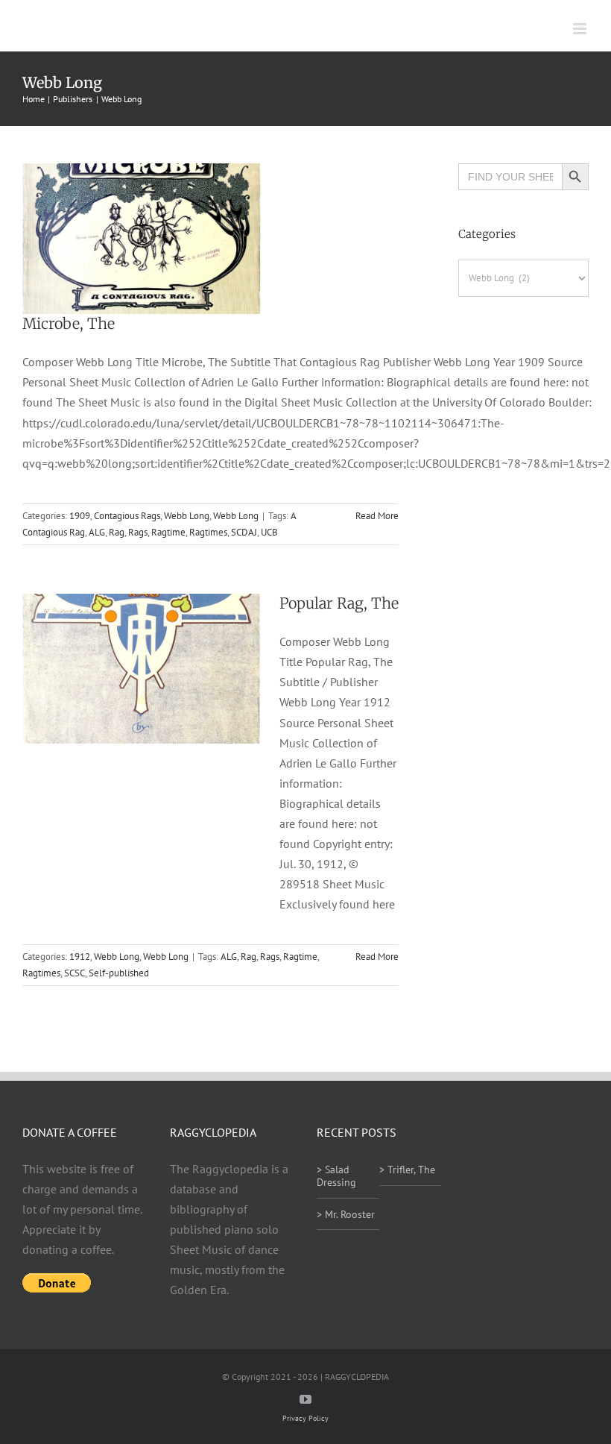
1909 (79, 515)
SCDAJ (244, 532)
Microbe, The (68, 323)
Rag (116, 532)
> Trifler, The (407, 1169)
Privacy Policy (305, 1418)
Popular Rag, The (339, 603)
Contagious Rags (127, 515)
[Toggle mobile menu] (581, 29)
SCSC (74, 973)
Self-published (119, 973)
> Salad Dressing (336, 1176)
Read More (377, 515)
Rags (138, 532)
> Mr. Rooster (346, 1214)
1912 (79, 956)
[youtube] (305, 1399)
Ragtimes (208, 532)
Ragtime (168, 532)
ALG (97, 532)
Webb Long (186, 515)
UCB (269, 532)
